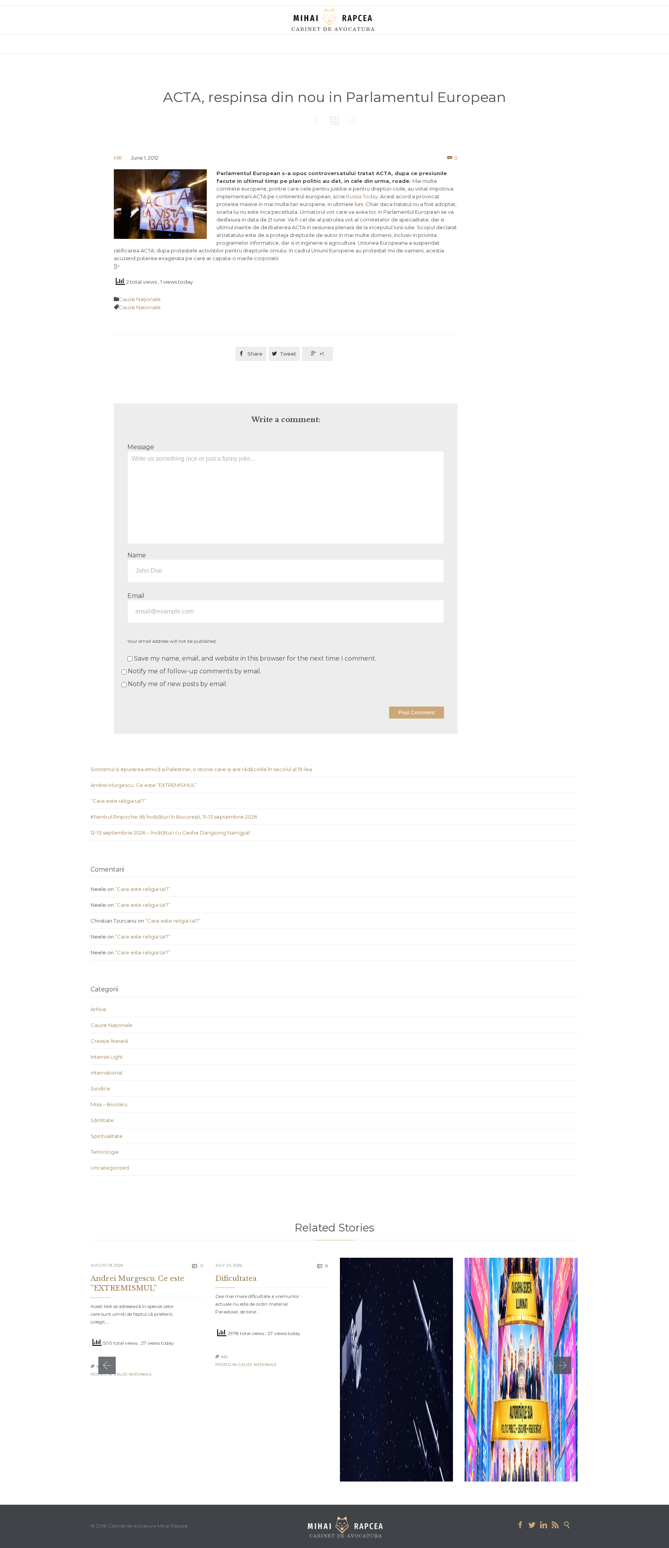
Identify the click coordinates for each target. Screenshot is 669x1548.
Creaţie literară (109, 1041)
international (106, 1072)
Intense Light (107, 1057)
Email (135, 595)
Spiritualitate (107, 1136)
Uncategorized (110, 1168)
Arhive (98, 1009)
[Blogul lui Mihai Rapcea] (334, 19)
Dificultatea (236, 1278)
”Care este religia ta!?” (118, 801)
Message (140, 447)
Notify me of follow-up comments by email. (194, 671)
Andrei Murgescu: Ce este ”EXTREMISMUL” (144, 785)
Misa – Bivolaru (109, 1104)
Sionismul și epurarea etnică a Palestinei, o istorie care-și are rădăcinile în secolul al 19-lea (201, 769)
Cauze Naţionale (140, 299)
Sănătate (102, 1120)
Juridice (100, 1088)
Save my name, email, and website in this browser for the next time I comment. (254, 658)
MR (118, 158)
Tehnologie (105, 1152)
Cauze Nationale (140, 307)
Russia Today (362, 196)
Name (136, 555)
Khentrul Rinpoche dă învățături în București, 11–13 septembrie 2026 (174, 817)
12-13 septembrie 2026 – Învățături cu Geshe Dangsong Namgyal (170, 832)
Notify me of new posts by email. (177, 684)
